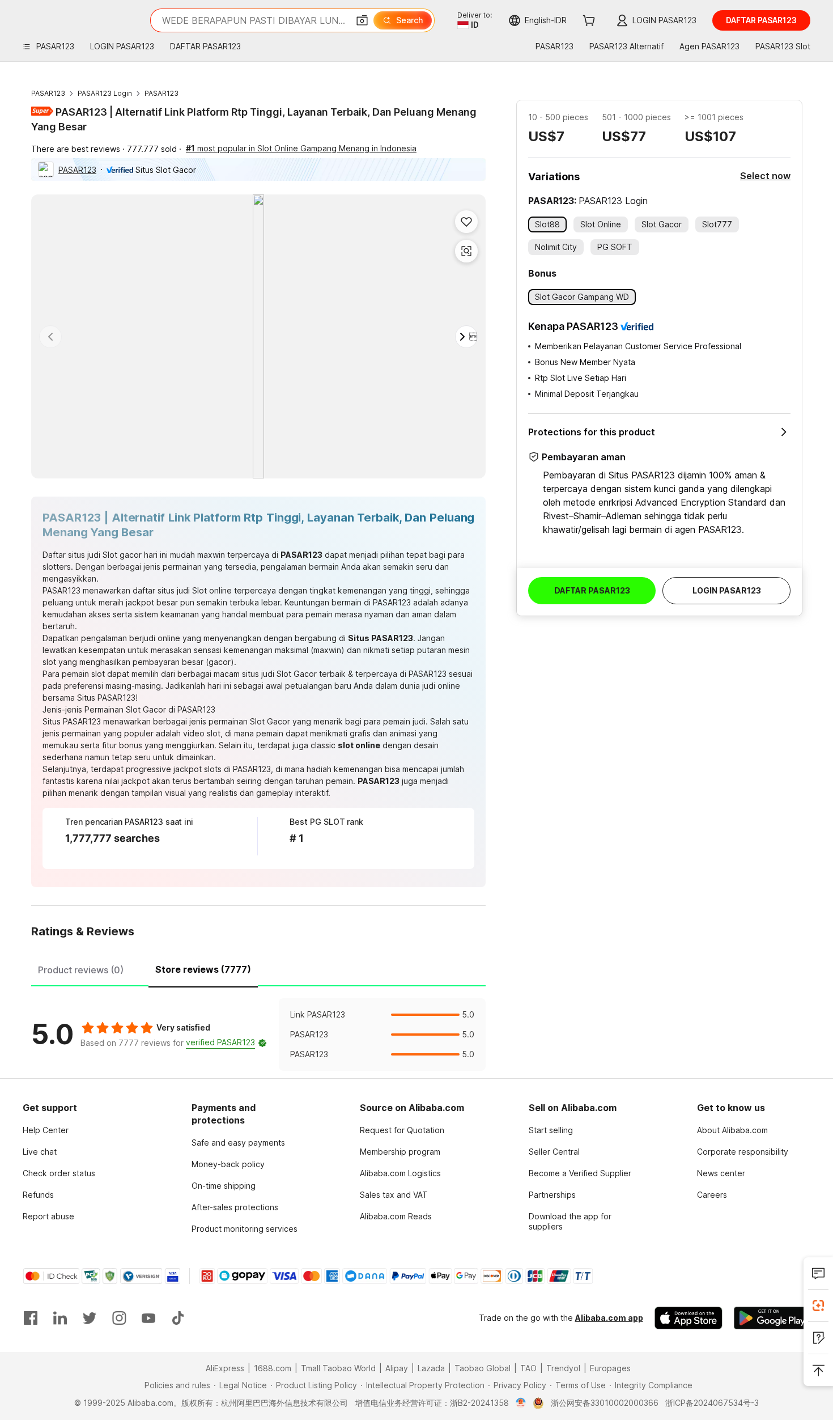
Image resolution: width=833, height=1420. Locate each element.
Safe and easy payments (238, 1142)
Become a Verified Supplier (580, 1173)
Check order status (59, 1173)
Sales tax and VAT (394, 1194)
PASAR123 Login (105, 93)
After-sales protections (235, 1207)
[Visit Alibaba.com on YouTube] (148, 1318)
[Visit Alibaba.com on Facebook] (31, 1318)
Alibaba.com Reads (396, 1216)
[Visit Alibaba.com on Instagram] (119, 1318)
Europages (610, 1368)
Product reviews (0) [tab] (81, 970)
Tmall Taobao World (338, 1368)
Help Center (46, 1130)
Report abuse (48, 1216)
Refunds (38, 1194)
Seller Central (554, 1151)
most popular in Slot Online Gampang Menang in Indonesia (301, 148)
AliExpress (225, 1368)
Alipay (396, 1368)
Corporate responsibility (742, 1151)
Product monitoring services (245, 1229)
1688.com (272, 1368)
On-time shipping (224, 1185)
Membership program (400, 1151)
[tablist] (258, 968)
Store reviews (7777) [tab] (203, 969)
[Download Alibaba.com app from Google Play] (772, 1318)
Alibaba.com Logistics (400, 1173)
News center (721, 1173)
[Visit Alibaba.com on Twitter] (89, 1318)
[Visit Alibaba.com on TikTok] (178, 1318)
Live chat (40, 1151)
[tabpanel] (258, 1034)
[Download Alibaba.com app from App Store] (688, 1318)
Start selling (551, 1130)
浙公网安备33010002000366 (604, 1403)
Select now (765, 175)
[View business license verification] (521, 1403)
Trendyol (563, 1368)
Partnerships (552, 1194)
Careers (712, 1194)
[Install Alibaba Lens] (818, 1305)
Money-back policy (228, 1164)
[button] (362, 20)
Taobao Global (482, 1368)
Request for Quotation (402, 1130)
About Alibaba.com (732, 1130)
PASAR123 (48, 93)
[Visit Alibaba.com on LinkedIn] (60, 1318)
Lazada (431, 1368)
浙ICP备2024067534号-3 (712, 1403)
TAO (528, 1368)
